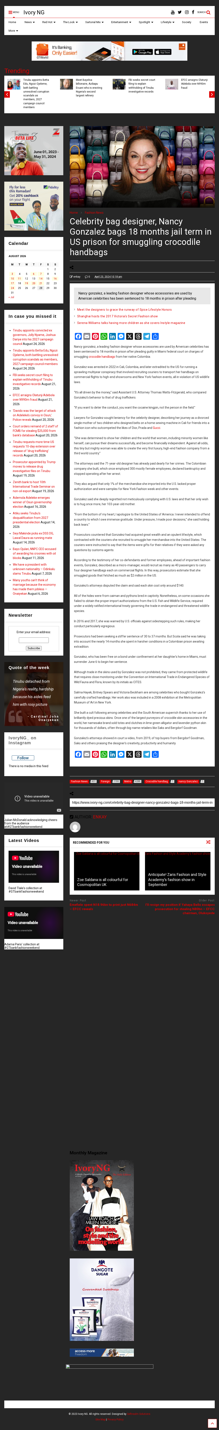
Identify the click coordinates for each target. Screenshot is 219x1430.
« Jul (11, 297)
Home (12, 22)
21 (40, 283)
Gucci (156, 428)
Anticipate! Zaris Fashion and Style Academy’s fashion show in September (177, 879)
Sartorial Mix (93, 22)
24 (12, 288)
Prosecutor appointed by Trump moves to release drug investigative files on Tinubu (34, 466)
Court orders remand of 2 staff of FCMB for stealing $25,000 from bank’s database (35, 431)
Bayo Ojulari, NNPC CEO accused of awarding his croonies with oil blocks (34, 553)
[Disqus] (142, 972)
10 (12, 278)
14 (40, 278)
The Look (69, 22)
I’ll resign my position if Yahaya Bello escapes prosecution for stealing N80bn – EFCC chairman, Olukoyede (180, 909)
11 (19, 278)
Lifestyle (166, 22)
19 (26, 283)
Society (186, 22)
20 (33, 283)
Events (204, 22)
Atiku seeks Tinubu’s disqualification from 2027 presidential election (30, 518)
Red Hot (47, 22)
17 (12, 283)
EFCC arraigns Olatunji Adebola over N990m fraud (194, 83)
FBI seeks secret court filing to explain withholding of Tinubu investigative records (142, 85)
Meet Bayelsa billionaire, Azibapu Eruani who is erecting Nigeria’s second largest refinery (89, 87)
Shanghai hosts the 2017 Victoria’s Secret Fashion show (117, 316)
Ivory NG (34, 12)
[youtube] (173, 12)
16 (55, 278)
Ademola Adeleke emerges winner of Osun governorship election (32, 502)
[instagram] (187, 12)
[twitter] (180, 12)
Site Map (100, 1419)
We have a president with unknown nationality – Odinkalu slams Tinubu (34, 569)
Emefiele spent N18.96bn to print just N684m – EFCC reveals (104, 907)
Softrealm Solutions (138, 1413)
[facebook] (193, 12)
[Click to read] (106, 871)
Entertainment (119, 22)
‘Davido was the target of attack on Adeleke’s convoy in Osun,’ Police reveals (34, 415)
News (28, 22)
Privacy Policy (115, 1419)
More (12, 30)
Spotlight (144, 22)
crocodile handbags (102, 356)
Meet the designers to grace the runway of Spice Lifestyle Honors (124, 309)
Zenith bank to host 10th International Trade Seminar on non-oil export (34, 486)
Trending (17, 71)
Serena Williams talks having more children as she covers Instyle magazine (131, 323)
